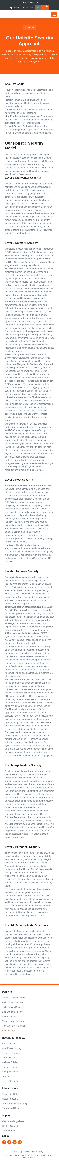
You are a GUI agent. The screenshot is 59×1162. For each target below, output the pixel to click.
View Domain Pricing (12, 1002)
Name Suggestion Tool (13, 1021)
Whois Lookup (9, 1016)
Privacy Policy (37, 1152)
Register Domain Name (13, 998)
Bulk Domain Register (12, 1007)
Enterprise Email (10, 1072)
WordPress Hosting (11, 1048)
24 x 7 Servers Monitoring (14, 1103)
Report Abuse (8, 1131)
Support (15, 7)
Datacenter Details (11, 1094)
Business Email (9, 1067)
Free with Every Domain (14, 1026)
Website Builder (10, 1062)
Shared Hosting (9, 1043)
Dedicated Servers (11, 1053)
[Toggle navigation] (54, 14)
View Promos (8, 1030)
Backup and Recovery (13, 1108)
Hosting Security (10, 1099)
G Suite (5, 1076)
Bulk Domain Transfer (12, 1012)
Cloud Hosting (9, 1058)
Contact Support (10, 1126)
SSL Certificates (10, 1081)
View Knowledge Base (13, 1121)
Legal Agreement (21, 1152)
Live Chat (28, 7)
